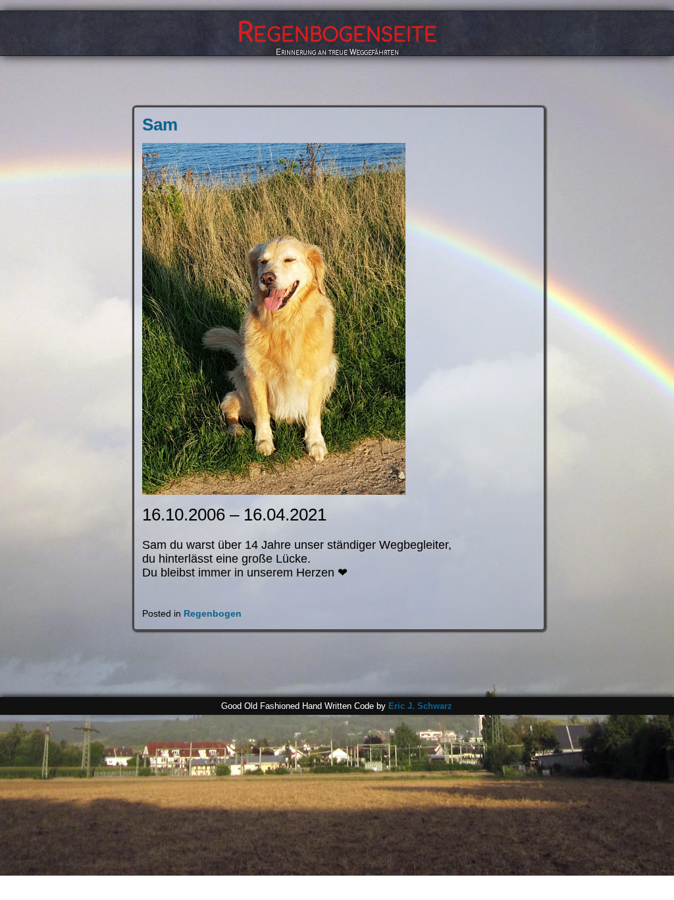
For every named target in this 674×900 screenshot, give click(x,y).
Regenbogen (213, 613)
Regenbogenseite (337, 32)
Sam (160, 124)
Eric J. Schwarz (420, 706)
